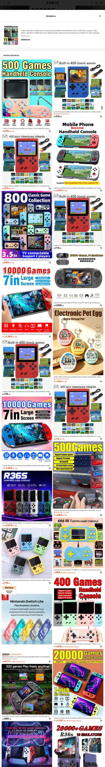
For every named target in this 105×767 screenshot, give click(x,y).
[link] (26, 128)
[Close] (100, 16)
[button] (49, 131)
